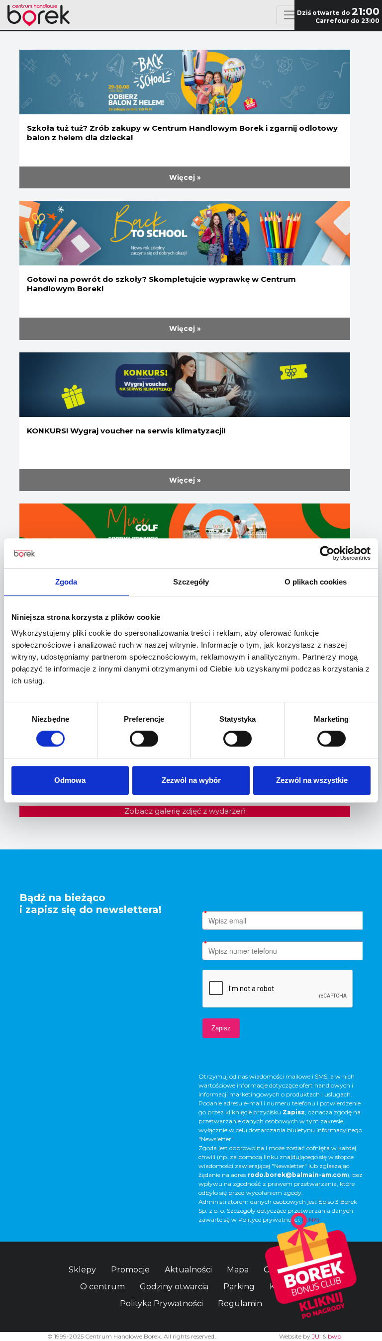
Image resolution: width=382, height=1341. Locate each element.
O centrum (102, 1286)
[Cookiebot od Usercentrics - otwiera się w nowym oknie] (327, 553)
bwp (334, 1336)
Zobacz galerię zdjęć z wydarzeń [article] (185, 811)
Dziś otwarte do (338, 12)
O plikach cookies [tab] (316, 582)
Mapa (238, 1269)
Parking (239, 1286)
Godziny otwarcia (174, 1286)
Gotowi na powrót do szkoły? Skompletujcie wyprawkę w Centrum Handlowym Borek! (161, 283)
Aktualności (188, 1269)
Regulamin (240, 1303)
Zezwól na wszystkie (312, 780)
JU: (316, 1336)
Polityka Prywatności (161, 1303)
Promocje (130, 1269)
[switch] (144, 739)
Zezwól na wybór (191, 780)
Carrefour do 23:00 (347, 20)
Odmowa (70, 780)
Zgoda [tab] (66, 582)
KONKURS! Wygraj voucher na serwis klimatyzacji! (126, 430)
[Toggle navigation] (289, 14)
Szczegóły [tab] (191, 582)
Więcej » (185, 177)
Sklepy (82, 1269)
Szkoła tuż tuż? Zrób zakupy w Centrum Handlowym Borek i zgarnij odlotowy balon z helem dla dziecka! (182, 132)
